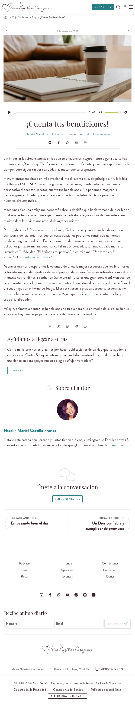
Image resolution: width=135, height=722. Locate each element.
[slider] (50, 112)
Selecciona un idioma (66, 696)
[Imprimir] (85, 142)
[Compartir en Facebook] (58, 142)
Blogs (24, 569)
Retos (25, 576)
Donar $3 (16, 370)
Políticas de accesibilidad (106, 689)
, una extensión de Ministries (77, 682)
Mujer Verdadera (20, 17)
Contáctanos (110, 563)
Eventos (67, 576)
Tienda (67, 563)
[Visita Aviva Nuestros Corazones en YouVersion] (93, 595)
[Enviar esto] (76, 142)
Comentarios (101, 134)
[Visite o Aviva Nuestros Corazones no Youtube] (67, 595)
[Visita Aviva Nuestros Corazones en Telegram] (85, 595)
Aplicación (67, 569)
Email (59, 623)
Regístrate (115, 624)
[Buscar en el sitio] (118, 7)
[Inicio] (6, 17)
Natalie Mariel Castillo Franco (44, 134)
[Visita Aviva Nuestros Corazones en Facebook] (50, 595)
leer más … (119, 445)
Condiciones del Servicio (68, 689)
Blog (34, 17)
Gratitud (83, 134)
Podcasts (25, 563)
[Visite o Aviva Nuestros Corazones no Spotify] (76, 595)
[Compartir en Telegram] (50, 142)
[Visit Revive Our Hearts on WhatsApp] (59, 595)
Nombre (11, 623)
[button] (131, 7)
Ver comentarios (67, 499)
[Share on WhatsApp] (67, 142)
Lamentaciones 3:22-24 (35, 257)
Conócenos (110, 569)
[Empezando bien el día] (6, 31)
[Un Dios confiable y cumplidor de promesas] (128, 31)
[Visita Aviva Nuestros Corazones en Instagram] (41, 595)
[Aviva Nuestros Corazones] (27, 7)
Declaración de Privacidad (30, 689)
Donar (99, 7)
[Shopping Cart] (125, 7)
